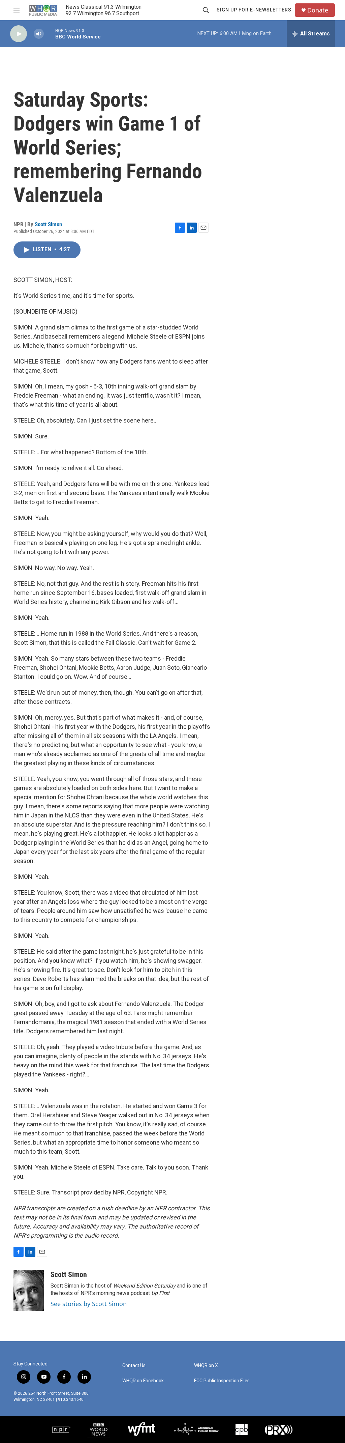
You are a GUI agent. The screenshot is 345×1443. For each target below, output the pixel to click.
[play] (18, 34)
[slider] (50, 33)
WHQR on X (206, 1365)
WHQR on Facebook (143, 1380)
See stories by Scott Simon (89, 1304)
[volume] (38, 33)
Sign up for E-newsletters (254, 9)
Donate (317, 10)
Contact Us (134, 1365)
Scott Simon (48, 224)
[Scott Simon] (28, 1290)
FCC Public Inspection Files (222, 1380)
